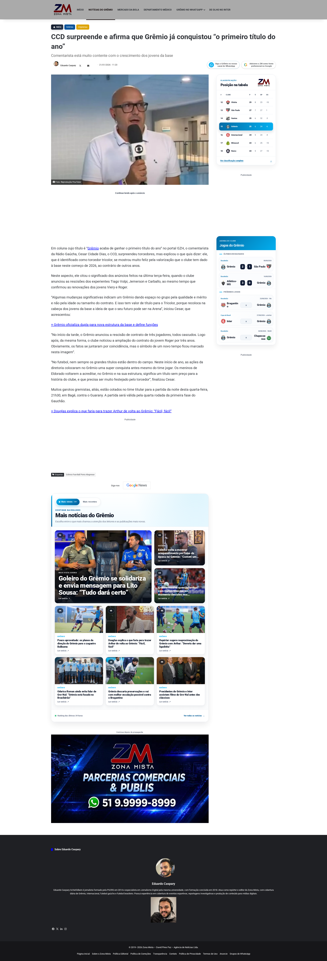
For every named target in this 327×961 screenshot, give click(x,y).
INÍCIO (80, 9)
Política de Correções (140, 953)
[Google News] (137, 485)
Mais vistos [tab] (69, 502)
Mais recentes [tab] (90, 502)
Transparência (160, 953)
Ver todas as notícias (194, 716)
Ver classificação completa (246, 161)
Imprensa (82, 27)
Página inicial (83, 953)
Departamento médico (158, 9)
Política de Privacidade (190, 953)
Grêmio (69, 27)
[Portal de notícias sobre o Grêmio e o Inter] (62, 9)
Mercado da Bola (128, 9)
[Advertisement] (130, 220)
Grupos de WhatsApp (240, 953)
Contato (173, 953)
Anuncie (224, 953)
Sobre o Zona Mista (101, 953)
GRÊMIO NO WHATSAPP (189, 9)
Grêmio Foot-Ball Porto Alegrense (80, 475)
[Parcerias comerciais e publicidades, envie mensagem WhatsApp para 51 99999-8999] (130, 778)
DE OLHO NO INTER (219, 9)
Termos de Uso (210, 953)
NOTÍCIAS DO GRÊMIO (101, 9)
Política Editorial (120, 953)
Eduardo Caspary (68, 65)
